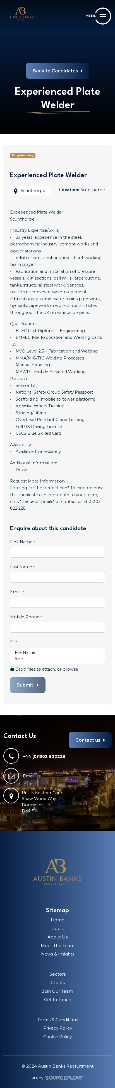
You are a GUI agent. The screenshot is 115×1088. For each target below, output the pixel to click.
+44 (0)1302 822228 (44, 756)
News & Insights (57, 954)
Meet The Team (58, 945)
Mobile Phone (26, 618)
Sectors (58, 974)
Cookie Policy (57, 1036)
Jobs (57, 928)
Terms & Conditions (57, 1019)
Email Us (31, 776)
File (13, 641)
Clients (58, 982)
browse (70, 669)
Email (16, 591)
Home (57, 920)
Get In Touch (57, 999)
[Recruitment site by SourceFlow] (65, 1078)
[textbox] (57, 552)
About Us (57, 937)
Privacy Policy (57, 1028)
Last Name (21, 566)
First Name (21, 541)
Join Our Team (57, 991)
